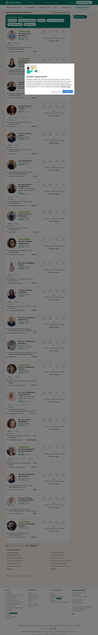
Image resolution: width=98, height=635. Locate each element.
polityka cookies (66, 86)
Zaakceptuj (68, 91)
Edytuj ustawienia (56, 91)
